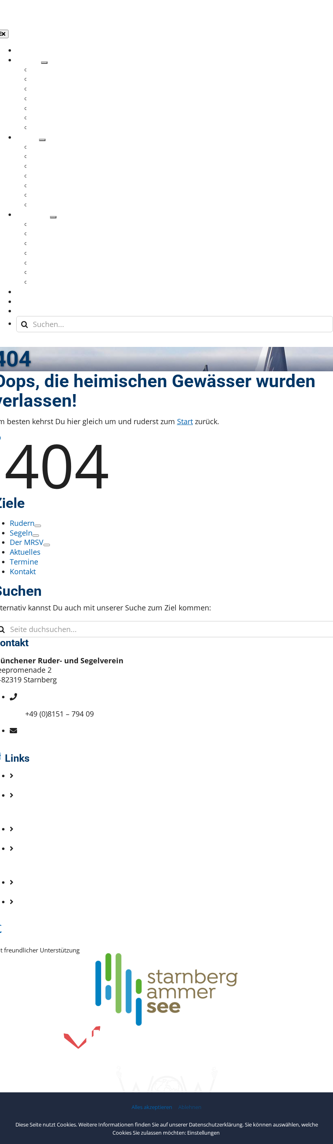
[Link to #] (24, 343)
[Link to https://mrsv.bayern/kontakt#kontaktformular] (13, 343)
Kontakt (38, 812)
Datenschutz (46, 892)
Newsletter (43, 838)
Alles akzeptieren (152, 1107)
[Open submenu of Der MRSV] (53, 217)
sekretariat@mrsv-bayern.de (73, 740)
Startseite (41, 785)
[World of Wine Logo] (166, 1069)
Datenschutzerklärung (215, 1124)
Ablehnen (189, 1107)
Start (185, 421)
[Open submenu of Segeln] (42, 140)
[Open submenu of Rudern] (44, 62)
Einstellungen (204, 1132)
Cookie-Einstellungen (61, 911)
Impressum (44, 865)
